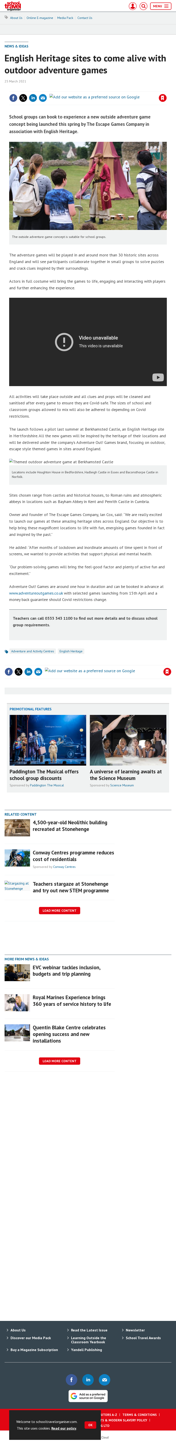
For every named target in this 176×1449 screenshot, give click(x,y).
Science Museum (122, 785)
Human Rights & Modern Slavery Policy (113, 1420)
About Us (16, 18)
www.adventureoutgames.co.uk (36, 593)
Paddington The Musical (47, 785)
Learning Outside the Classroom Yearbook (88, 1340)
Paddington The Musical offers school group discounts (44, 774)
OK (90, 1425)
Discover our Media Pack (31, 1338)
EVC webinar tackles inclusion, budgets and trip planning (66, 970)
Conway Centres (64, 867)
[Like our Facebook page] (71, 1380)
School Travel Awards (143, 1338)
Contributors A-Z (102, 1415)
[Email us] (104, 1380)
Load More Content (60, 911)
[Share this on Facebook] (13, 98)
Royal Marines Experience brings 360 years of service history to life (72, 1000)
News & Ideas (16, 46)
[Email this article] (43, 98)
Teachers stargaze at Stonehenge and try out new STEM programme (71, 887)
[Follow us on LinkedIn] (88, 1380)
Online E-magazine (40, 18)
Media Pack (65, 18)
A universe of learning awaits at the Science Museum (126, 774)
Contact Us (84, 18)
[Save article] (163, 98)
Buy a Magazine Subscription (34, 1349)
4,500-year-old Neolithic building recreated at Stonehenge (70, 825)
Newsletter (135, 1330)
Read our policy (63, 1428)
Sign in (108, 89)
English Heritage (71, 651)
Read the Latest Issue (89, 1330)
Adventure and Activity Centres (32, 651)
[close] (166, 89)
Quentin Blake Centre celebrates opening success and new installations (69, 1034)
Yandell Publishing (86, 1349)
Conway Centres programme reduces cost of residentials (73, 855)
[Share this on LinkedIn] (33, 98)
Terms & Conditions (139, 1415)
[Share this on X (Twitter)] (23, 98)
